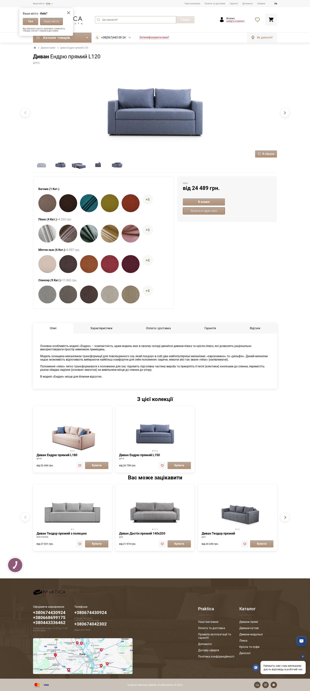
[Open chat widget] (301, 641)
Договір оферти (208, 650)
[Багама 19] (131, 203)
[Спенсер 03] (47, 294)
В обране (268, 154)
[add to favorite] (79, 465)
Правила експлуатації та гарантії (214, 636)
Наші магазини (192, 4)
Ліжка (243, 640)
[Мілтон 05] (68, 264)
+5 (148, 199)
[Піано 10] (131, 234)
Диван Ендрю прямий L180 (57, 455)
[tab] (72, 450)
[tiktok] (257, 685)
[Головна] (35, 48)
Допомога (247, 4)
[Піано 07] (89, 234)
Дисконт (245, 653)
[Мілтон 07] (89, 264)
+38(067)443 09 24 (113, 37)
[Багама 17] (110, 203)
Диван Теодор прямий (218, 533)
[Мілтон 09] (131, 264)
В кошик (204, 202)
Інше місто (51, 21)
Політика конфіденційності (216, 656)
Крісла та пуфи (249, 647)
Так (30, 21)
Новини (261, 4)
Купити (97, 465)
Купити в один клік (204, 210)
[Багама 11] (68, 203)
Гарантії (234, 4)
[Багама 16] (89, 203)
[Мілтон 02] (47, 264)
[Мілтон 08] (110, 264)
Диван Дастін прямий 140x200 (142, 533)
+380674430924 (90, 612)
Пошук (185, 19)
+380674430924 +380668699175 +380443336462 (49, 617)
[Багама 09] (47, 203)
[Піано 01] (47, 234)
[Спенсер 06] (68, 294)
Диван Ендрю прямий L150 (139, 455)
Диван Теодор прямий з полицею (62, 533)
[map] (83, 656)
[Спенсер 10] (110, 294)
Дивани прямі (48, 48)
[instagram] (265, 685)
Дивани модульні (251, 634)
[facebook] (274, 685)
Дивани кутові (249, 628)
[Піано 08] (110, 234)
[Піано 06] (68, 234)
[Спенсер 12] (131, 294)
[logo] (49, 592)
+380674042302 (90, 624)
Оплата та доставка (215, 4)
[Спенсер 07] (89, 294)
